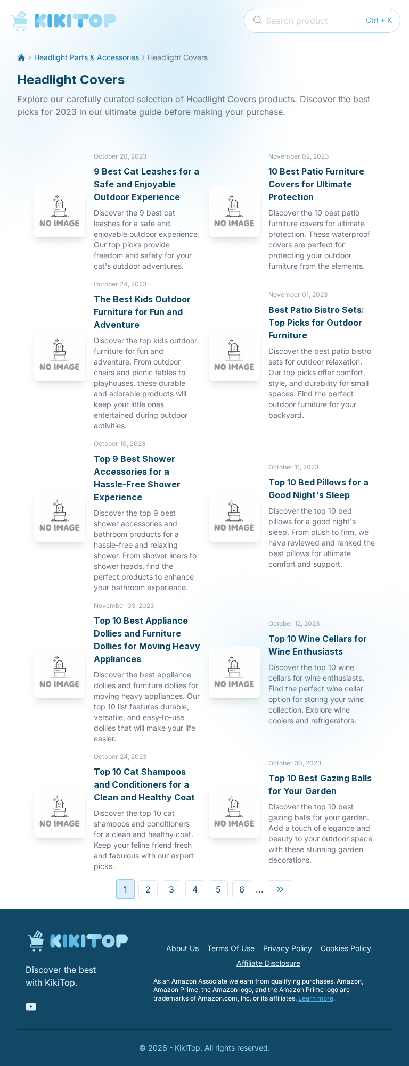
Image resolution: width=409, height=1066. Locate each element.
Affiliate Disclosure (268, 963)
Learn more (315, 998)
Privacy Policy (287, 948)
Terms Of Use (231, 948)
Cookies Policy (346, 948)
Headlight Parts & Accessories (86, 57)
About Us (182, 948)
